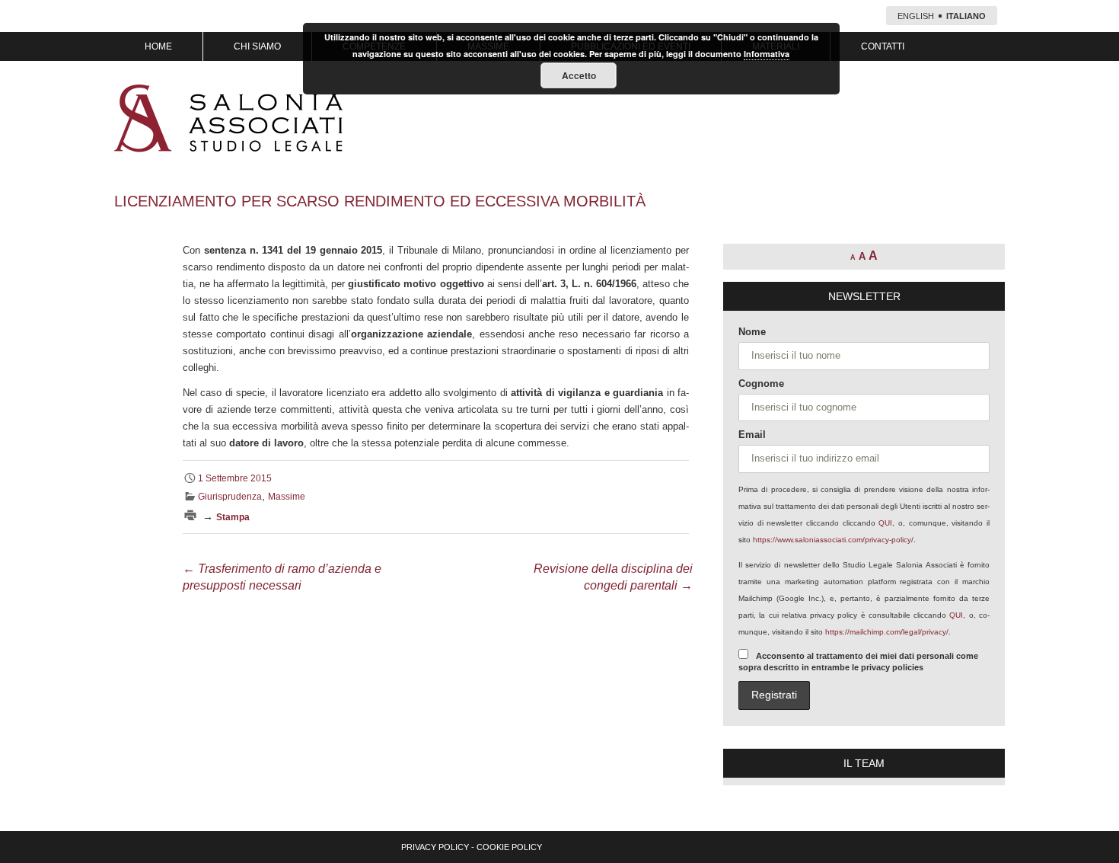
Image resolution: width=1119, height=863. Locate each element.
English (915, 16)
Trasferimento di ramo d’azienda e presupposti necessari (282, 577)
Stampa (233, 517)
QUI (885, 523)
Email (752, 434)
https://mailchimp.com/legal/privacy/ (886, 632)
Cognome (761, 383)
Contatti (882, 46)
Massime (286, 496)
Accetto (579, 75)
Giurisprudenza (230, 496)
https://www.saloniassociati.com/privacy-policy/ (833, 539)
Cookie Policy (509, 847)
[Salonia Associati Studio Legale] (228, 118)
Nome (752, 331)
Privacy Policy (435, 847)
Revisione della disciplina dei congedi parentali (613, 577)
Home (158, 46)
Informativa (766, 53)
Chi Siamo (257, 46)
